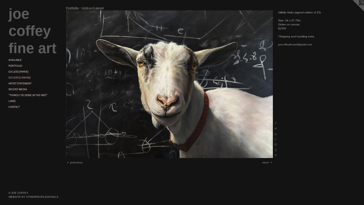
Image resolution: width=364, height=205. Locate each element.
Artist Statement (20, 83)
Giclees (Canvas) (19, 77)
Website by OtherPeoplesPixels (33, 196)
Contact (14, 107)
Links (12, 101)
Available (15, 60)
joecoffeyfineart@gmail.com (295, 44)
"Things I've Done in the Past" (28, 95)
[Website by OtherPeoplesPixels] (353, 10)
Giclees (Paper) (18, 71)
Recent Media (18, 89)
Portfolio (15, 66)
